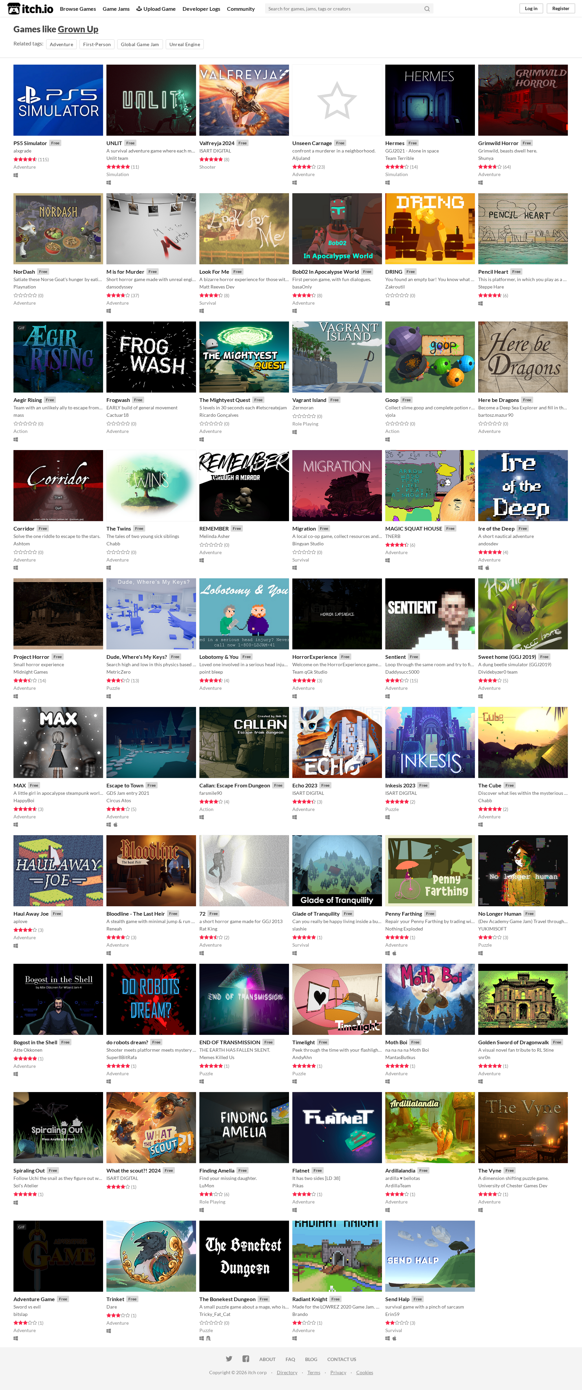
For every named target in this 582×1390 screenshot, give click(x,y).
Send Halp (397, 1299)
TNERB (392, 536)
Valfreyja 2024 (216, 143)
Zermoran (303, 407)
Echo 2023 (304, 785)
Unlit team (117, 158)
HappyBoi (23, 800)
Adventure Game (34, 1299)
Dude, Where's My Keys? (136, 656)
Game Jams (116, 8)
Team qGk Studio (309, 672)
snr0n (484, 1057)
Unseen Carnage (312, 143)
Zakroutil (395, 287)
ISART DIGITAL (215, 151)
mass (18, 415)
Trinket (115, 1299)
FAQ (290, 1359)
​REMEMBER (214, 528)
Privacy (338, 1372)
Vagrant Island (309, 400)
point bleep (211, 672)
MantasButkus (400, 1057)
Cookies (364, 1372)
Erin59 (392, 1314)
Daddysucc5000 (402, 672)
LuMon (206, 1185)
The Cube (490, 785)
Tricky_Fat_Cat (214, 1314)
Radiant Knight (309, 1299)
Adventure (61, 44)
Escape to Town (124, 785)
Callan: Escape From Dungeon (234, 785)
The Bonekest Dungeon (227, 1299)
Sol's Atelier (25, 1185)
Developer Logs (201, 8)
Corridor (24, 528)
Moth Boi (396, 1042)
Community (241, 8)
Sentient (395, 656)
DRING (393, 271)
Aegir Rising (27, 400)
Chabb (113, 543)
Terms (314, 1372)
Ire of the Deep (496, 528)
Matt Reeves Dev (216, 287)
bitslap (20, 1314)
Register (561, 8)
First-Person (97, 44)
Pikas (297, 1185)
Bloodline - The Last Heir (135, 913)
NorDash (24, 271)
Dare (111, 1307)
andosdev (488, 543)
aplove (20, 921)
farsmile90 (210, 793)
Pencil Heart (493, 271)
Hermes (395, 143)
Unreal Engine (184, 44)
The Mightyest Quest (224, 400)
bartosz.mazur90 (495, 415)
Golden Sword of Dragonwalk (513, 1042)
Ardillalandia (400, 1170)
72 (202, 913)
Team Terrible (399, 158)
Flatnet (301, 1170)
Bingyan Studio (308, 543)
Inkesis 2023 (400, 785)
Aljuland (301, 158)
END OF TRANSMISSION (229, 1042)
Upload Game (159, 8)
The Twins (118, 528)
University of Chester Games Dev (512, 1185)
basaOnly (302, 287)
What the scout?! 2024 (133, 1170)
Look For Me (214, 271)
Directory (287, 1372)
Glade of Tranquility (316, 913)
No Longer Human (499, 913)
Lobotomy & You (218, 656)
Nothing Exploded (404, 928)
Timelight (303, 1042)
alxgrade (22, 151)
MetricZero (118, 672)
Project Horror (31, 656)
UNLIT (114, 143)
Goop (391, 400)
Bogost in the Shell (35, 1042)
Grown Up (78, 29)
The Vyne (490, 1170)
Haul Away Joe (31, 913)
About (267, 1359)
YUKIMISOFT (492, 928)
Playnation (24, 287)
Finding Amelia (216, 1170)
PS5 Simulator (30, 143)
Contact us (341, 1359)
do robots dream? (127, 1042)
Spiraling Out (29, 1170)
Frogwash (118, 400)
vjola (390, 415)
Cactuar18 (117, 415)
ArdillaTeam (398, 1185)
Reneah (114, 928)
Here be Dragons (498, 400)
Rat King (208, 928)
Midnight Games (30, 672)
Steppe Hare (491, 287)
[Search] (427, 8)
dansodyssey (119, 287)
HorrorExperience (314, 656)
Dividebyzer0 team (498, 672)
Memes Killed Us (216, 1057)
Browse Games (78, 8)
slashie (299, 928)
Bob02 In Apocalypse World (325, 271)
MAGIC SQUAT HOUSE (413, 528)
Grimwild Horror (498, 143)
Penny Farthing (403, 913)
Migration (304, 528)
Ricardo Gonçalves (218, 415)
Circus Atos (118, 800)
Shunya (485, 158)
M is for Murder (125, 271)
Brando (300, 1314)
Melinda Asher (214, 536)
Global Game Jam (140, 44)
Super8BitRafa (121, 1057)
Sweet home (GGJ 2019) (507, 656)
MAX (19, 785)
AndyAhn (302, 1057)
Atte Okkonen (27, 1050)
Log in (531, 8)
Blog (311, 1359)
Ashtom (21, 543)
